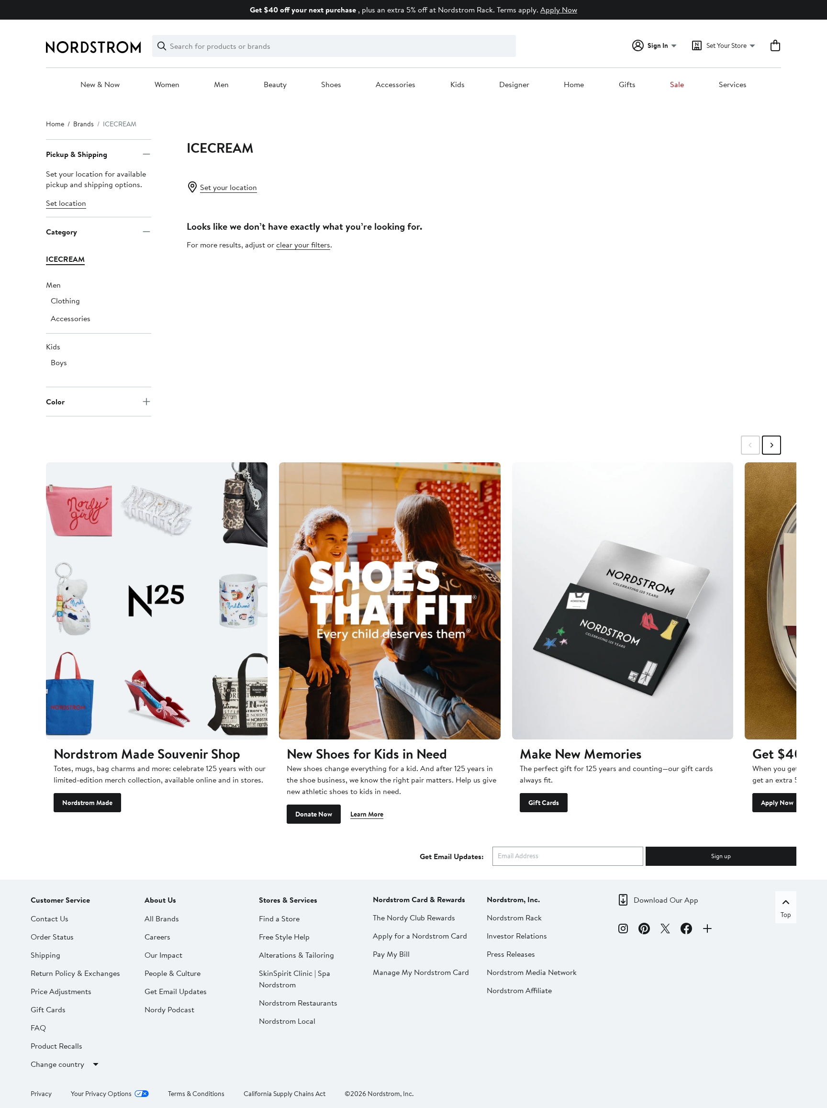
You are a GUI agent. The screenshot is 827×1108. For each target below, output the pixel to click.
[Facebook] (686, 930)
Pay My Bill (391, 954)
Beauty (275, 85)
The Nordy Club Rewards (414, 917)
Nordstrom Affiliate (519, 990)
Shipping (45, 955)
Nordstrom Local (287, 1021)
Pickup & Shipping (76, 154)
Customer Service (60, 900)
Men (221, 85)
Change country (57, 1064)
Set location (66, 203)
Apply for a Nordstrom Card (420, 935)
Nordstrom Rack (514, 917)
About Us (160, 900)
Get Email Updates (176, 991)
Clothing (65, 300)
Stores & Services (288, 900)
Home (574, 85)
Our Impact (163, 955)
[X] (665, 930)
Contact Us (49, 918)
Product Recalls (56, 1046)
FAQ (38, 1027)
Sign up (721, 855)
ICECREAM (65, 259)
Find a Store (279, 918)
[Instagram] (623, 930)
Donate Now (313, 814)
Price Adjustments (61, 991)
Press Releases (511, 954)
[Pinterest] (644, 930)
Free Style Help (284, 936)
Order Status (52, 936)
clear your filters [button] (303, 244)
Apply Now (558, 9)
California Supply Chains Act (284, 1093)
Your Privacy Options (101, 1093)
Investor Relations (517, 935)
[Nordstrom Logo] (93, 47)
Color (55, 401)
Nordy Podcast (169, 1009)
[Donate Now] (390, 600)
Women (167, 85)
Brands (83, 124)
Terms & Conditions (196, 1093)
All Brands (162, 918)
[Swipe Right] (771, 445)
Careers (157, 936)
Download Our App (666, 900)
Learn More (366, 814)
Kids (457, 85)
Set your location (228, 187)
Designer (514, 85)
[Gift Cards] (623, 600)
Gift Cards (543, 802)
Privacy (41, 1093)
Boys (59, 362)
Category (61, 231)
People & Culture (173, 973)
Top (786, 914)
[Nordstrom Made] (157, 600)
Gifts (627, 85)
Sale (677, 85)
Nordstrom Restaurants (298, 1002)
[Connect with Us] (707, 930)
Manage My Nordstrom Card (421, 972)
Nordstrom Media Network (532, 972)
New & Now (100, 85)
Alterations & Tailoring (296, 955)
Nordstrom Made (87, 802)
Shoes (331, 85)
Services (733, 85)
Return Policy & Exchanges (75, 973)
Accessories (395, 85)
